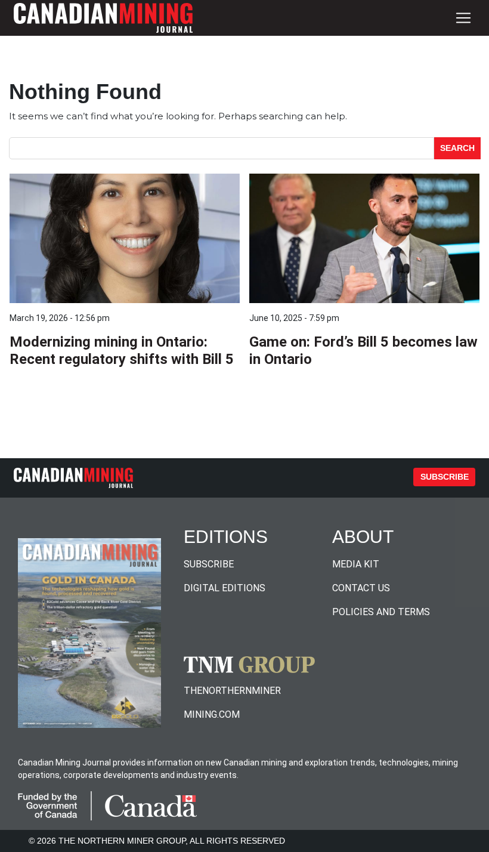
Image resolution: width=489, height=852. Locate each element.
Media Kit (355, 564)
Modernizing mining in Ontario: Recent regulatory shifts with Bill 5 (122, 351)
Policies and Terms (381, 612)
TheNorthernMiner (232, 690)
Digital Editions (224, 588)
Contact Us (361, 588)
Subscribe (444, 476)
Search (457, 148)
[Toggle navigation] (463, 18)
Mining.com (212, 714)
